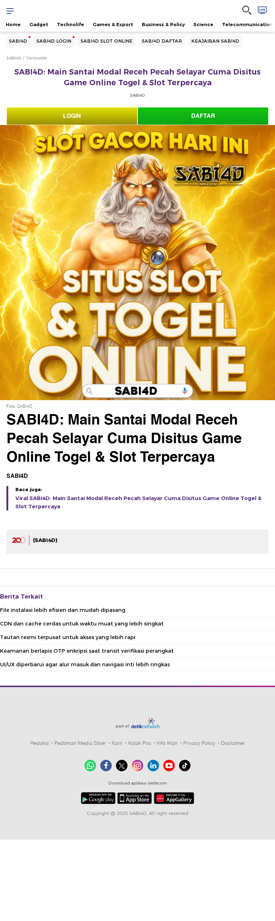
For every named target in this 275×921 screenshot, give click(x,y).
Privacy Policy (199, 743)
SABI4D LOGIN (54, 41)
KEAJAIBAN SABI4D (215, 41)
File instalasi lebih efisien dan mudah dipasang (62, 610)
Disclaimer (233, 743)
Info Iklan (167, 743)
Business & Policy (163, 24)
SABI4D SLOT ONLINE (106, 41)
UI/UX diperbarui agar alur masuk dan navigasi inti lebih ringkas (85, 664)
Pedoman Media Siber (80, 743)
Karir (117, 743)
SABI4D (18, 41)
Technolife (70, 24)
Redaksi (39, 743)
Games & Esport (113, 24)
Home (13, 24)
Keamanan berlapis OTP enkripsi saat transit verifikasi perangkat (87, 651)
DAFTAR (203, 116)
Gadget (38, 24)
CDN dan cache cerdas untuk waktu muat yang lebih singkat (82, 623)
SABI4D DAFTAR (162, 41)
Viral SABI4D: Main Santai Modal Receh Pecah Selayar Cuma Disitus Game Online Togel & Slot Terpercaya (138, 502)
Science (203, 24)
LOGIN (72, 116)
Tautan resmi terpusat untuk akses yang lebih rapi (67, 637)
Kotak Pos (139, 743)
